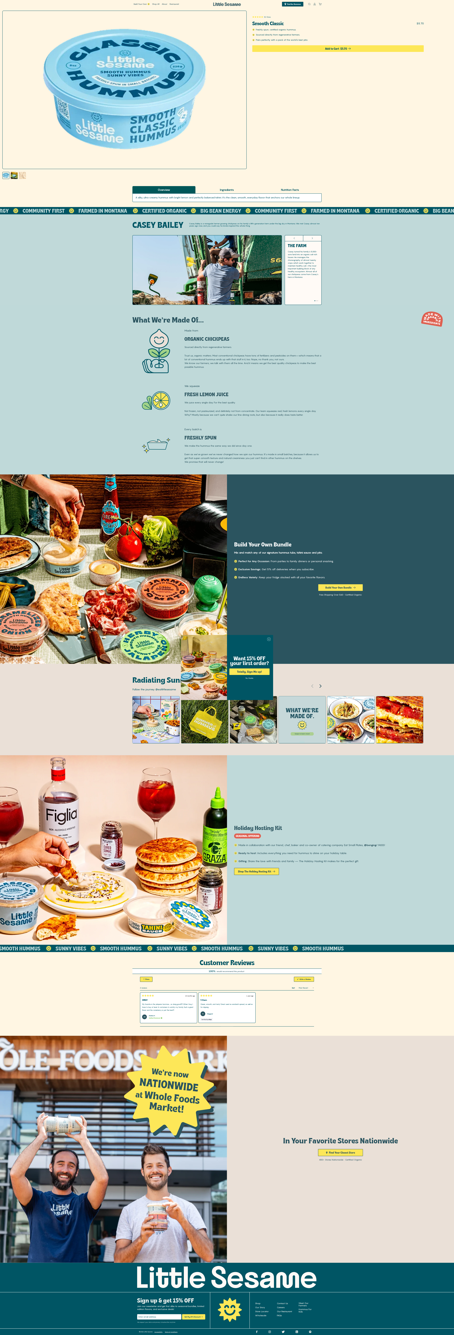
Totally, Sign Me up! (249, 672)
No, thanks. (249, 677)
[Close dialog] (268, 639)
